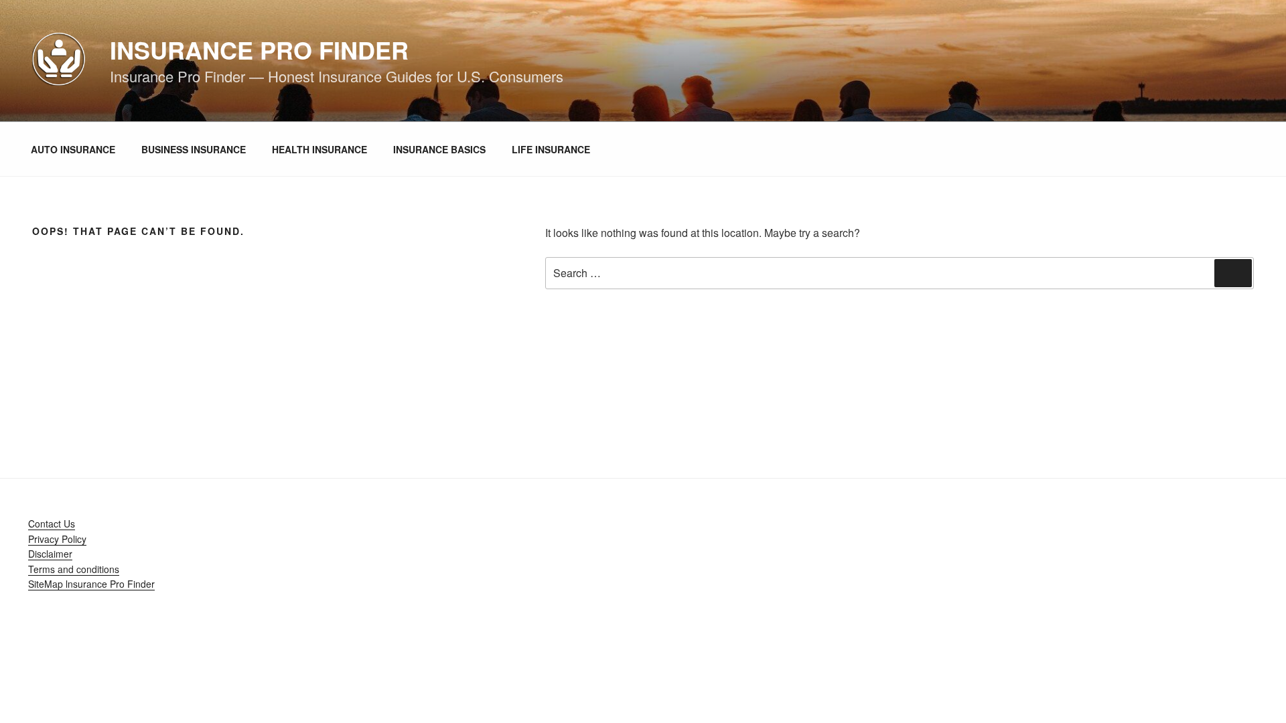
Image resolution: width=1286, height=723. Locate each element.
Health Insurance (319, 149)
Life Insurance (551, 149)
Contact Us (51, 523)
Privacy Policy (57, 539)
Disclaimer (50, 553)
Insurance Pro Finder (259, 49)
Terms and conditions (73, 569)
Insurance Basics (439, 149)
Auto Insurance (73, 149)
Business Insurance (193, 149)
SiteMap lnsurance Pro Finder (91, 583)
